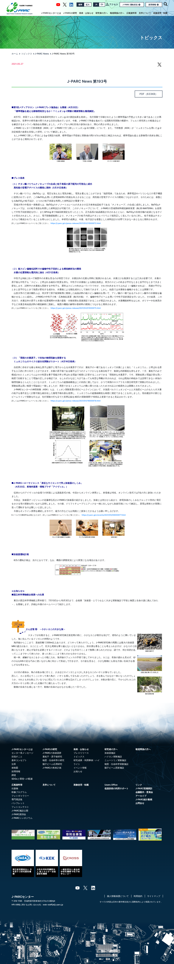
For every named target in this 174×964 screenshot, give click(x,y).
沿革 (14, 764)
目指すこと (17, 756)
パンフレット (18, 803)
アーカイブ (141, 795)
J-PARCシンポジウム (22, 818)
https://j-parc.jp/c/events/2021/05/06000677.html (104, 515)
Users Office (111, 784)
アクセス (113, 4)
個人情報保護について (118, 896)
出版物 (15, 788)
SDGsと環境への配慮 (22, 778)
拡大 (88, 4)
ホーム (15, 53)
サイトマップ (153, 896)
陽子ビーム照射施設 (114, 767)
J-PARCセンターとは (51, 13)
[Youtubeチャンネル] (58, 4)
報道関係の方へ (117, 13)
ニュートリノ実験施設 (115, 760)
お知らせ (78, 771)
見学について (145, 13)
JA (96, 4)
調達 (14, 775)
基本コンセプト (19, 760)
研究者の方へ (102, 13)
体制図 (15, 767)
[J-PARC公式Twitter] (65, 4)
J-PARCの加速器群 (52, 753)
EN (102, 4)
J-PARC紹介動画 (144, 799)
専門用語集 (17, 799)
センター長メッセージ (22, 753)
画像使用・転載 (160, 13)
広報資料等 (131, 13)
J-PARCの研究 (70, 13)
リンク (139, 784)
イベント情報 (80, 767)
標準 (80, 4)
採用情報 (152, 4)
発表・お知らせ (86, 13)
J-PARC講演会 (19, 814)
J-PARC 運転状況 (130, 4)
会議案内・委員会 (144, 792)
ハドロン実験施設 (113, 756)
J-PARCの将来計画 (52, 767)
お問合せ (140, 803)
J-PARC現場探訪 (144, 788)
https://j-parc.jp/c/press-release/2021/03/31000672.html (76, 223)
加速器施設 (110, 753)
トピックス (26, 53)
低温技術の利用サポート (116, 788)
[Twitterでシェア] (159, 66)
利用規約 (138, 896)
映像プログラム (19, 792)
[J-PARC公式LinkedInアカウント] (71, 4)
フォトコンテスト (20, 807)
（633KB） (148, 94)
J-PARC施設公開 (20, 810)
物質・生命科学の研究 (53, 760)
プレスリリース (81, 753)
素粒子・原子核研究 (52, 756)
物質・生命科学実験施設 (116, 764)
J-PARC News (42, 53)
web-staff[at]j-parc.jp (53, 904)
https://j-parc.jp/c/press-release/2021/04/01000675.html (76, 308)
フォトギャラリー (20, 795)
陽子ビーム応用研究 (52, 764)
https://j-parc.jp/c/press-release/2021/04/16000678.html (75, 401)
